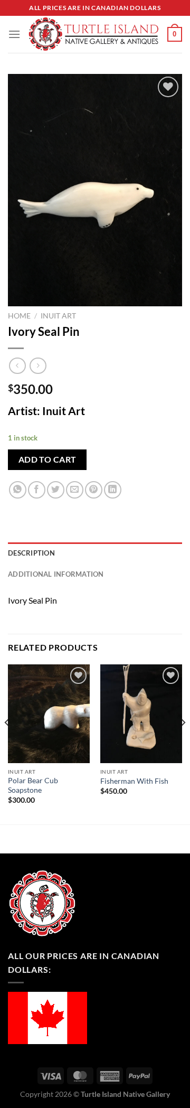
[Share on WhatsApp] (17, 490)
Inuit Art (58, 316)
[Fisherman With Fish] (141, 713)
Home (19, 316)
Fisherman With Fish (134, 781)
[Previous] (7, 743)
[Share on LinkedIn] (112, 490)
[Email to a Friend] (74, 490)
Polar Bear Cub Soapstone (33, 785)
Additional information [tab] (56, 574)
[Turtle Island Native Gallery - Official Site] (93, 34)
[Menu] (14, 34)
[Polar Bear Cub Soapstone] (49, 713)
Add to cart (47, 459)
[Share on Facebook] (36, 490)
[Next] (182, 743)
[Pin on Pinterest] (93, 490)
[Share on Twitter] (55, 490)
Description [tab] (31, 553)
